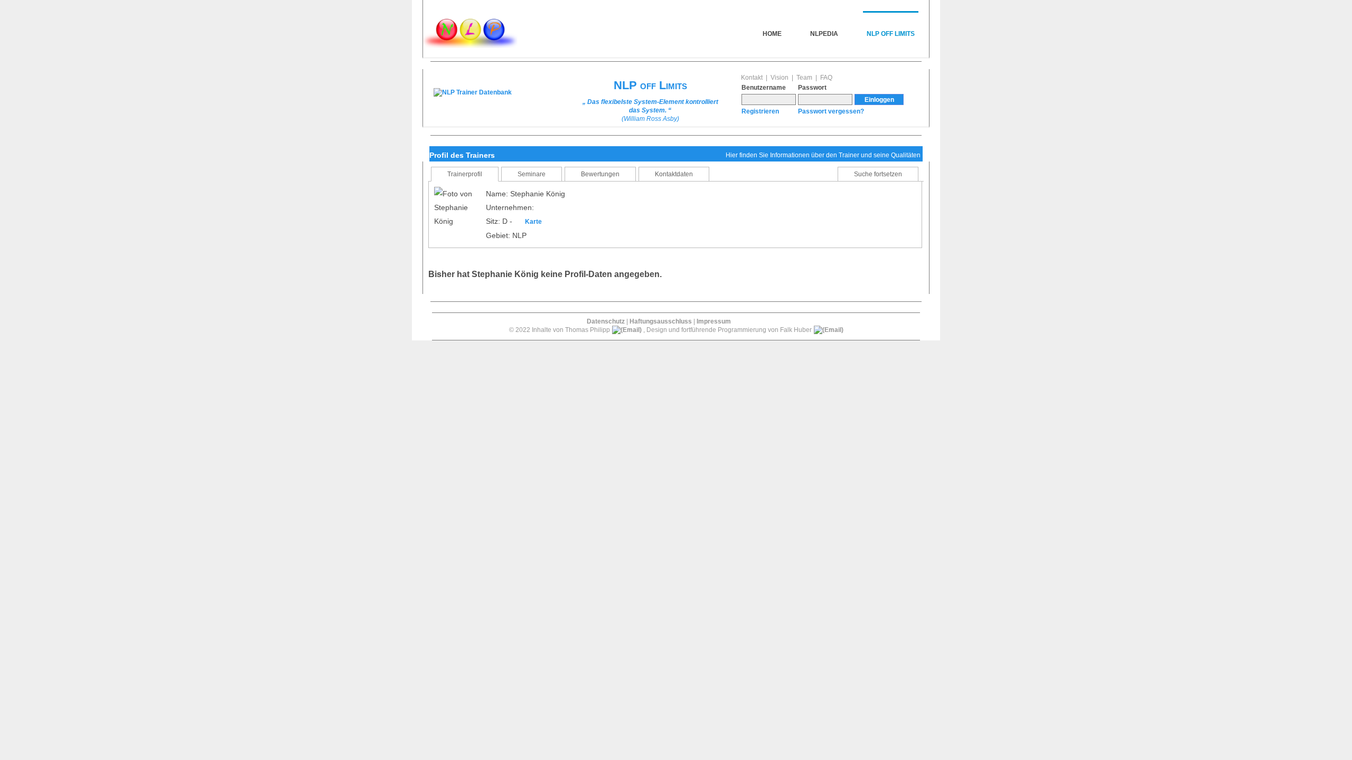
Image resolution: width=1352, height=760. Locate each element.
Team (804, 77)
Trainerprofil (464, 174)
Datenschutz (606, 321)
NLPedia (824, 33)
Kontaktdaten (674, 174)
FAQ (826, 77)
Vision (779, 77)
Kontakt (752, 77)
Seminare (532, 174)
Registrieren (760, 111)
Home (772, 33)
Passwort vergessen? (831, 111)
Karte (533, 221)
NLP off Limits (891, 33)
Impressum (714, 321)
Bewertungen (600, 174)
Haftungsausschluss (661, 321)
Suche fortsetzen (878, 174)
